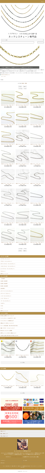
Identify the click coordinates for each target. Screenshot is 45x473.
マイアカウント (3, 460)
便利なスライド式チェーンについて (7, 323)
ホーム (2, 76)
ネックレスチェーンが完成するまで (7, 320)
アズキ (5, 76)
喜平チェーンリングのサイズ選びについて (8, 333)
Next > (25, 86)
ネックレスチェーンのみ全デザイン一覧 (8, 318)
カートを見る (25, 460)
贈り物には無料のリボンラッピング (7, 315)
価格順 (23, 83)
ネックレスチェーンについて (16, 456)
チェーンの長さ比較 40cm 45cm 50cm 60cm (9, 325)
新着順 (26, 83)
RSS (21, 467)
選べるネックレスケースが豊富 (6, 330)
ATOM (23, 467)
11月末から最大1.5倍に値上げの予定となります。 (10, 335)
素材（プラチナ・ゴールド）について (8, 328)
